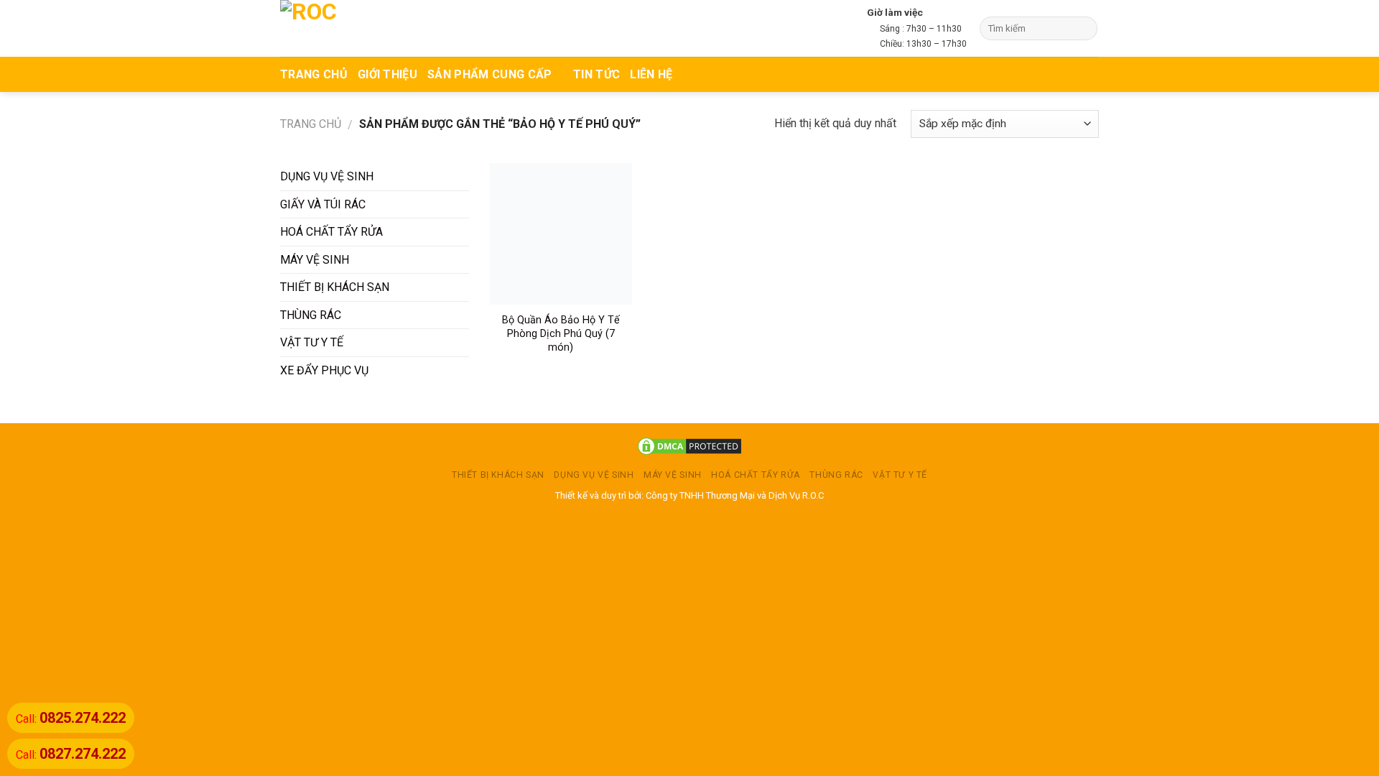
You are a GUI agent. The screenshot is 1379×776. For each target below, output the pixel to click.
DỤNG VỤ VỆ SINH (326, 176)
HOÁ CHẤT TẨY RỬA (331, 232)
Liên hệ (651, 74)
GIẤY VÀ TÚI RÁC (323, 204)
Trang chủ (310, 124)
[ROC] (335, 28)
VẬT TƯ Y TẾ (311, 342)
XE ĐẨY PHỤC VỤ (324, 370)
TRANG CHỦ (314, 74)
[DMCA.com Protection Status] (689, 446)
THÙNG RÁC (310, 315)
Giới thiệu (387, 74)
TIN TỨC (596, 74)
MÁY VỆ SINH (314, 260)
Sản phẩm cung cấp (489, 74)
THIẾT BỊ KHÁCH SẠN (334, 287)
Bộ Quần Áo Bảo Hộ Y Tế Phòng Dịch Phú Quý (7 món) (561, 333)
